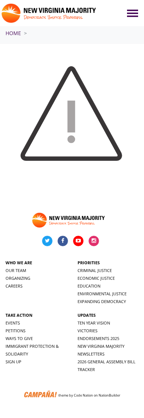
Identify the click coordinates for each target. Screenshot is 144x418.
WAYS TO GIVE (19, 338)
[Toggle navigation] (133, 13)
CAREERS (14, 286)
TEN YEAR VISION (94, 323)
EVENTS (13, 323)
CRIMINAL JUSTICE (95, 270)
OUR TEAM (16, 270)
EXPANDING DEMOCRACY (102, 301)
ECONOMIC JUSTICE (96, 278)
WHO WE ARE (19, 262)
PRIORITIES (89, 262)
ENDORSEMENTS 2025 (98, 338)
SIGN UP (13, 361)
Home (13, 33)
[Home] (49, 13)
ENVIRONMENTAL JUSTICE (102, 293)
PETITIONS (15, 330)
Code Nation (83, 395)
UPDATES (87, 315)
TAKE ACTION (19, 315)
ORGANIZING (18, 278)
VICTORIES (87, 330)
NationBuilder (109, 395)
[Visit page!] (48, 240)
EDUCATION (89, 286)
